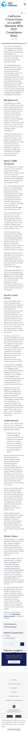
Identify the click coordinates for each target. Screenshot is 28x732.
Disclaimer (14, 680)
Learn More (14, 662)
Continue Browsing (14, 729)
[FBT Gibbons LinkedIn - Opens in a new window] (14, 706)
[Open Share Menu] (21, 13)
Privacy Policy (14, 688)
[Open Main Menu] (24, 4)
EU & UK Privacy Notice (14, 684)
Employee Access (14, 696)
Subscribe (14, 692)
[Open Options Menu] (24, 13)
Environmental (9, 638)
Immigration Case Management (14, 700)
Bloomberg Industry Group (12, 615)
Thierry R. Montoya (10, 627)
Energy (7, 635)
